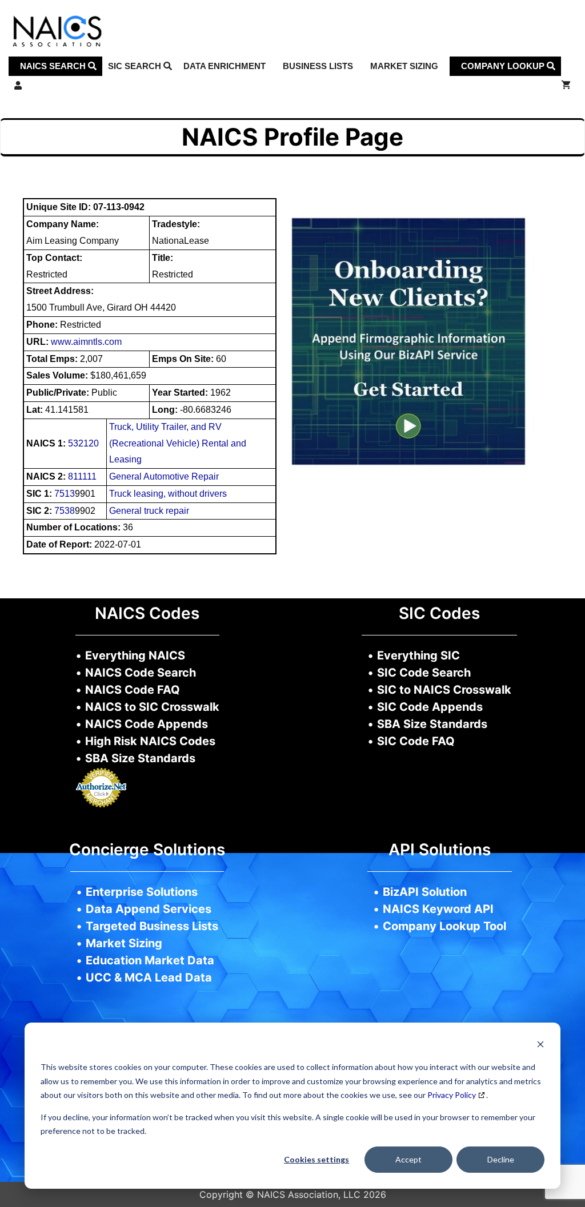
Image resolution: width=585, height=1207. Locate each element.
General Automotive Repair (164, 476)
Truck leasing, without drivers (168, 493)
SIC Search (135, 66)
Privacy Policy (451, 1095)
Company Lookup (504, 66)
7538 (64, 511)
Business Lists (318, 66)
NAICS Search (54, 66)
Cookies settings (316, 1159)
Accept (408, 1159)
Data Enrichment (224, 66)
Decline (500, 1159)
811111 (82, 476)
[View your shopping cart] (565, 85)
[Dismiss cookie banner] (540, 1046)
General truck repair (149, 511)
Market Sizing (404, 66)
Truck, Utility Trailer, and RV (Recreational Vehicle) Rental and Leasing (177, 443)
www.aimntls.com (86, 342)
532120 (83, 443)
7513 (64, 493)
